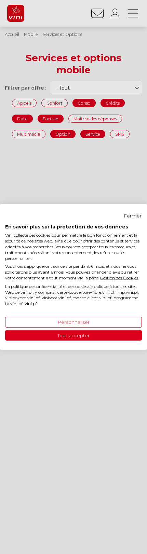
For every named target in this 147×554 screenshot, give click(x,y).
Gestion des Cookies (119, 277)
